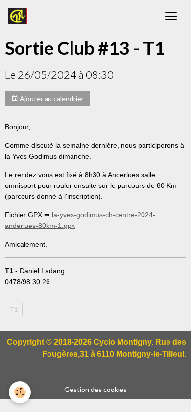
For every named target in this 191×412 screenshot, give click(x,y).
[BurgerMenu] (171, 16)
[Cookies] (20, 392)
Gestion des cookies (95, 389)
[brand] (19, 16)
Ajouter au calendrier (51, 98)
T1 (13, 309)
